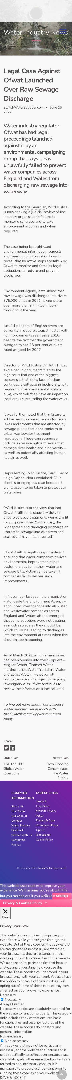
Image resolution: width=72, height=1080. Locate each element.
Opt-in (40, 830)
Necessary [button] (8, 995)
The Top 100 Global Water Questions (14, 769)
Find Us (16, 845)
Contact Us (18, 840)
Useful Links (47, 793)
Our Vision (18, 811)
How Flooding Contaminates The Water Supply (57, 771)
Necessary (13, 999)
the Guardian (35, 207)
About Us (17, 806)
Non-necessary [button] (11, 1036)
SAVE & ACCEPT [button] (13, 1077)
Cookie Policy (44, 840)
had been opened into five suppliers (33, 660)
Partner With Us (21, 835)
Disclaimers (43, 835)
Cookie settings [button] (56, 895)
